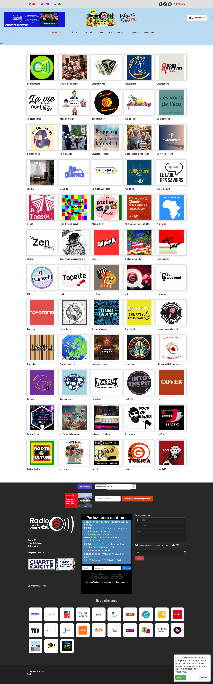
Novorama (31, 329)
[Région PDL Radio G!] (82, 614)
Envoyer (139, 558)
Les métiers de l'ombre (165, 153)
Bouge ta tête (162, 469)
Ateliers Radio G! (98, 223)
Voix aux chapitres (131, 83)
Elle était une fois (34, 153)
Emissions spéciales (34, 83)
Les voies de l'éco (163, 118)
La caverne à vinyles (99, 364)
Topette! (63, 293)
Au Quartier (64, 188)
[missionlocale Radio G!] (114, 630)
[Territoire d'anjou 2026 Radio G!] (35, 614)
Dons (33, 4)
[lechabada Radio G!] (177, 614)
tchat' (59, 4)
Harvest (95, 469)
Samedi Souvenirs (99, 118)
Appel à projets (73, 32)
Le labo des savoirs (164, 188)
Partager (85, 486)
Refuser (204, 677)
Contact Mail (41, 585)
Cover (159, 399)
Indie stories (64, 469)
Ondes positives (163, 83)
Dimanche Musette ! (99, 83)
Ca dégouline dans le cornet (167, 329)
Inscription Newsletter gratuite (137, 498)
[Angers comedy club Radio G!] (67, 646)
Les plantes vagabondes (101, 188)
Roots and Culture (34, 469)
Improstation (129, 364)
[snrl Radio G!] (130, 614)
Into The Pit (129, 399)
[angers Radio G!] (67, 614)
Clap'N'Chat (96, 293)
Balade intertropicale (133, 258)
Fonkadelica (31, 364)
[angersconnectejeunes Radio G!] (67, 630)
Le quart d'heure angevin (69, 223)
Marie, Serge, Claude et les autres (137, 223)
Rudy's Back (96, 399)
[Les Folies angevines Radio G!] (177, 630)
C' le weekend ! (162, 293)
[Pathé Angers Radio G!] (51, 646)
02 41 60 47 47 (179, 4)
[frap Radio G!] (146, 614)
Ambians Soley (130, 118)
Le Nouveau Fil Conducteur (102, 434)
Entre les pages (163, 258)
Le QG (127, 293)
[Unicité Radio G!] (82, 630)
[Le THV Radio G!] (35, 630)
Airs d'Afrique (162, 223)
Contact (121, 32)
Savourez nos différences (69, 83)
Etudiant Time (130, 188)
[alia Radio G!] (98, 630)
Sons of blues (130, 434)
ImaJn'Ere (160, 434)
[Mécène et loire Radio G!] (51, 614)
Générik (95, 258)
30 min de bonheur (34, 118)
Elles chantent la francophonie (168, 364)
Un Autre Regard (33, 434)
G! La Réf (30, 293)
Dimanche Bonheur (67, 118)
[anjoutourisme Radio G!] (146, 630)
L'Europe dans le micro (68, 364)
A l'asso (30, 223)
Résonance (31, 399)
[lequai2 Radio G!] (161, 614)
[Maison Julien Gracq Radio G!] (51, 630)
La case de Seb (65, 329)
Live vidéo (46, 4)
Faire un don (148, 32)
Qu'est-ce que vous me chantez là (72, 258)
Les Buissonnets (66, 153)
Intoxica (128, 469)
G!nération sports (66, 399)
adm (30, 674)
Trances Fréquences (99, 329)
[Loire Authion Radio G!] (35, 646)
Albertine (30, 188)
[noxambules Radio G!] (130, 630)
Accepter (180, 677)
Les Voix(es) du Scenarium (69, 434)
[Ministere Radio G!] (98, 614)
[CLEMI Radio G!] (161, 630)
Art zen (30, 258)
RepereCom (40, 671)
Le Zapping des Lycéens (100, 153)
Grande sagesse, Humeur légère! (137, 153)
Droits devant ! (130, 329)
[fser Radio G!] (114, 614)
